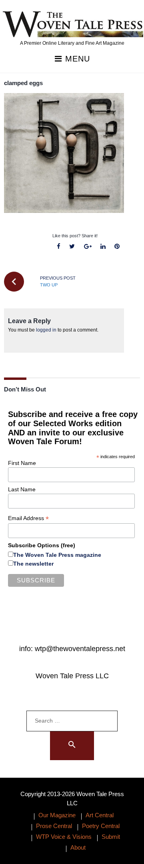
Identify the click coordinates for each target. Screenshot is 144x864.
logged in (46, 330)
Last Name (22, 489)
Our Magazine (57, 815)
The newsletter (33, 563)
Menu (76, 59)
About (78, 847)
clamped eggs (23, 82)
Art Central (100, 815)
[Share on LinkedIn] (102, 246)
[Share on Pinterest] (116, 246)
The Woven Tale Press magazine (57, 555)
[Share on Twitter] (72, 246)
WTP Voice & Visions (64, 836)
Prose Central (54, 825)
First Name (22, 463)
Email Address (28, 518)
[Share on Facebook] (59, 246)
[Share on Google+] (87, 246)
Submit (111, 836)
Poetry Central (101, 825)
